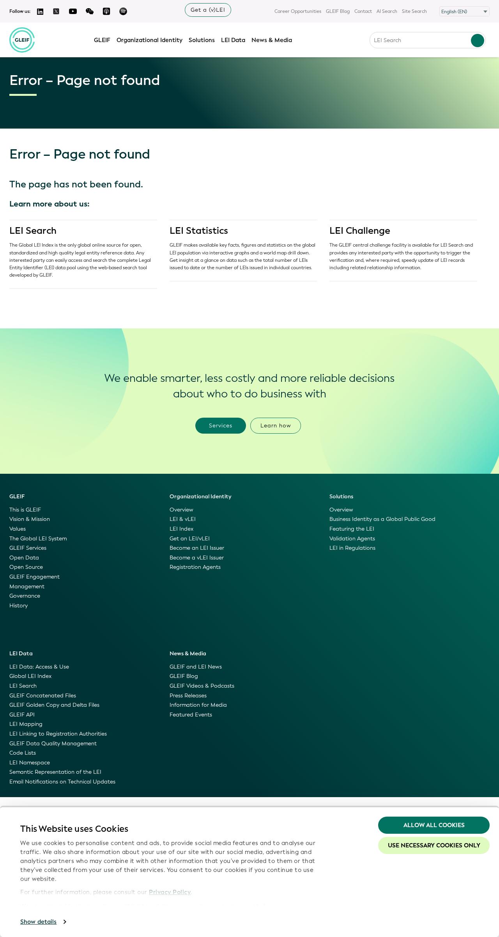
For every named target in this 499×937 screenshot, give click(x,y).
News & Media (271, 40)
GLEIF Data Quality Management (53, 743)
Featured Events (191, 714)
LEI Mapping (25, 724)
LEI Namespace (29, 762)
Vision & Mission (29, 519)
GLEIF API (22, 714)
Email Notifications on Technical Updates (62, 781)
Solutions (202, 40)
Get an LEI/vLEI (190, 538)
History (18, 605)
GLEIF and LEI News (196, 667)
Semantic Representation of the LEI (55, 772)
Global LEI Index (30, 676)
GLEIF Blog (338, 11)
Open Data (24, 557)
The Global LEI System (38, 538)
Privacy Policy (170, 892)
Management (26, 586)
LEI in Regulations (352, 548)
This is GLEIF (25, 509)
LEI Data (233, 40)
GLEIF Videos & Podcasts (202, 686)
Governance (24, 596)
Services (220, 425)
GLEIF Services (27, 548)
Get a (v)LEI (208, 10)
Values (17, 529)
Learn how (275, 425)
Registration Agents (195, 567)
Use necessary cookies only (434, 845)
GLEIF (102, 40)
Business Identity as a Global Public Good (382, 519)
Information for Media (198, 705)
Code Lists (22, 753)
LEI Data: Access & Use (39, 667)
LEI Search (33, 230)
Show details (38, 922)
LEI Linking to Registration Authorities (58, 734)
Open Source (26, 567)
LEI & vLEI (183, 519)
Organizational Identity (149, 40)
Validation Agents (352, 538)
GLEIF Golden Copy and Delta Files (54, 705)
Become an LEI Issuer (197, 548)
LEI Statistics (199, 230)
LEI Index (181, 529)
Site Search (414, 11)
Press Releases (188, 695)
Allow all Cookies (434, 825)
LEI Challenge (359, 230)
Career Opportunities (297, 11)
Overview (181, 509)
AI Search (387, 11)
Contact (363, 11)
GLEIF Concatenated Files (42, 695)
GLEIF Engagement (34, 577)
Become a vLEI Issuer (197, 557)
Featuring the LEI (351, 529)
